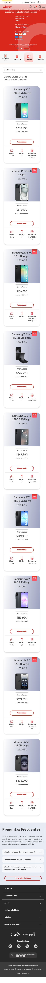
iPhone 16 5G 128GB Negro (21, 744)
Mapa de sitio (9, 970)
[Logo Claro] (7, 6)
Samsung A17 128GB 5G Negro (22, 499)
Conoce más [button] (21, 142)
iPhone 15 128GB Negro (22, 173)
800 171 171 (20, 956)
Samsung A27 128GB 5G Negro (22, 91)
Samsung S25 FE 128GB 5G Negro (21, 418)
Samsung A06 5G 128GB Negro (22, 254)
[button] (35, 7)
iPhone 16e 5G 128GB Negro (22, 662)
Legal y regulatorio (23, 973)
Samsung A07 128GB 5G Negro (22, 581)
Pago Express (30, 2)
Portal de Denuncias (24, 970)
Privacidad (37, 970)
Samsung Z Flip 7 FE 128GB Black (22, 336)
